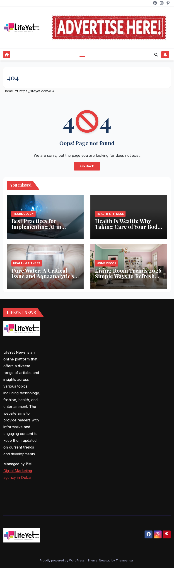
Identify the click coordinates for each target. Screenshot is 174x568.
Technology (23, 213)
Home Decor (106, 263)
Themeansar (125, 560)
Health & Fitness (110, 213)
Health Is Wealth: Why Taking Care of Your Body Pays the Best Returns (127, 226)
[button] (156, 54)
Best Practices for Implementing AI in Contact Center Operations (36, 229)
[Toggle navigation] (82, 54)
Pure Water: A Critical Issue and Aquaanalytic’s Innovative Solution (42, 276)
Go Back (87, 166)
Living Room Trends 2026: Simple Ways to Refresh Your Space (129, 276)
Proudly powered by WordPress (62, 560)
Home (8, 91)
